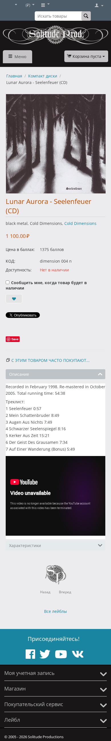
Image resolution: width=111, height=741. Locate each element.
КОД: (10, 261)
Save (14, 339)
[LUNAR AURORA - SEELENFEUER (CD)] (56, 143)
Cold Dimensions (80, 223)
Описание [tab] (19, 374)
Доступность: (19, 270)
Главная (14, 76)
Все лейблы (55, 611)
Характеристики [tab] (25, 545)
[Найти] (86, 16)
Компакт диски (42, 76)
